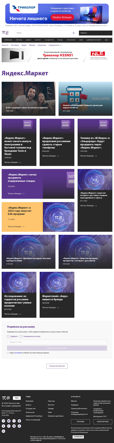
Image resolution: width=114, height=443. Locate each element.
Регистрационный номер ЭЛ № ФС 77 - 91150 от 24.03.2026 (11, 413)
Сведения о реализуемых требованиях (98, 411)
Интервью (15, 45)
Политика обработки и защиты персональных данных (102, 403)
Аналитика (42, 45)
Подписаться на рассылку (57, 348)
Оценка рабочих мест (79, 409)
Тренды (60, 40)
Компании (8, 40)
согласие (17, 353)
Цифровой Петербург (94, 40)
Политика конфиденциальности (79, 413)
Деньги (28, 40)
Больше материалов (57, 366)
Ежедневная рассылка (31, 336)
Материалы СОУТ (100, 416)
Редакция (74, 405)
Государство (49, 40)
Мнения (32, 45)
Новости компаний (33, 420)
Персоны (19, 40)
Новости (5, 45)
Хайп (81, 40)
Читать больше (14, 194)
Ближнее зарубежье (55, 416)
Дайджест (14, 336)
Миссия (74, 401)
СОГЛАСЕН (78, 437)
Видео (24, 45)
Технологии (71, 40)
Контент (38, 40)
